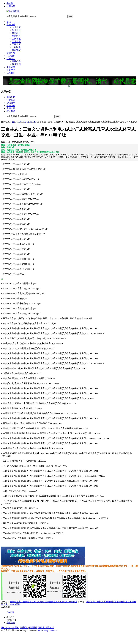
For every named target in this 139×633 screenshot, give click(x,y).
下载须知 (11, 67)
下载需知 (14, 627)
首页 (9, 22)
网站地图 (33, 627)
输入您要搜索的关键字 (17, 16)
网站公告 (16, 61)
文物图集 (16, 47)
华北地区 (16, 30)
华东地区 (16, 33)
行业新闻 (16, 64)
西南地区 (16, 39)
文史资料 (11, 56)
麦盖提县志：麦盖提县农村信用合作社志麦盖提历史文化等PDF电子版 (43, 601)
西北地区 (16, 41)
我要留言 (11, 622)
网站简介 (5, 627)
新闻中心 (11, 58)
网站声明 (42, 627)
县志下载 (11, 24)
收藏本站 (11, 6)
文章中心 (22, 121)
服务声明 (11, 70)
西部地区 (16, 44)
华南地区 (16, 36)
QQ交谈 (10, 612)
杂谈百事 (11, 103)
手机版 (10, 3)
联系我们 (11, 73)
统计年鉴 (11, 111)
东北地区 (16, 27)
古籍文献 (16, 50)
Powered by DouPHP (47, 630)
